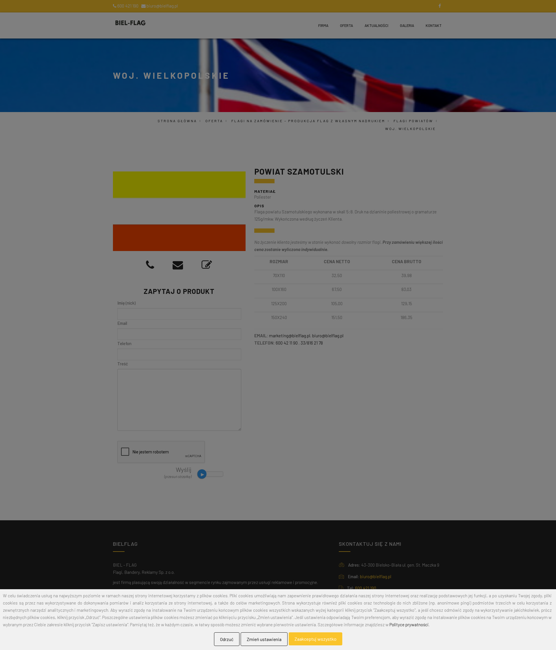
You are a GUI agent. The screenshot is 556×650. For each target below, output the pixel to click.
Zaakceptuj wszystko (315, 639)
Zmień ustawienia (264, 639)
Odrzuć (226, 639)
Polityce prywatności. (409, 624)
